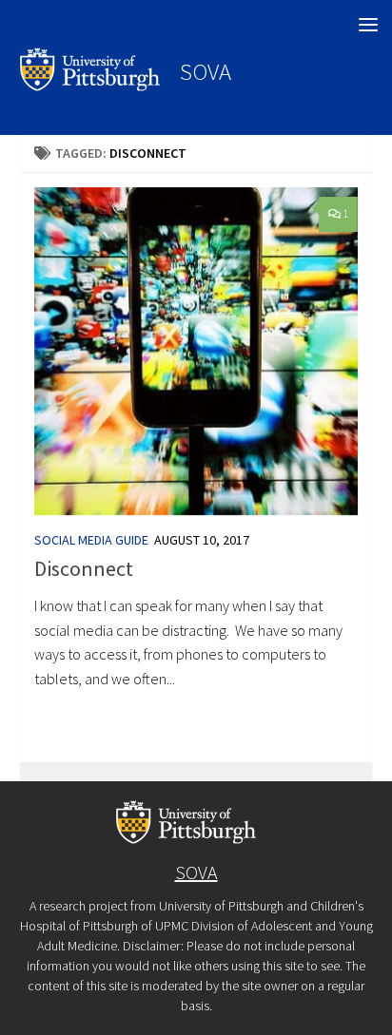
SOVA (205, 71)
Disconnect (83, 568)
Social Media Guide (91, 539)
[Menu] (368, 24)
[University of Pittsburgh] (90, 85)
